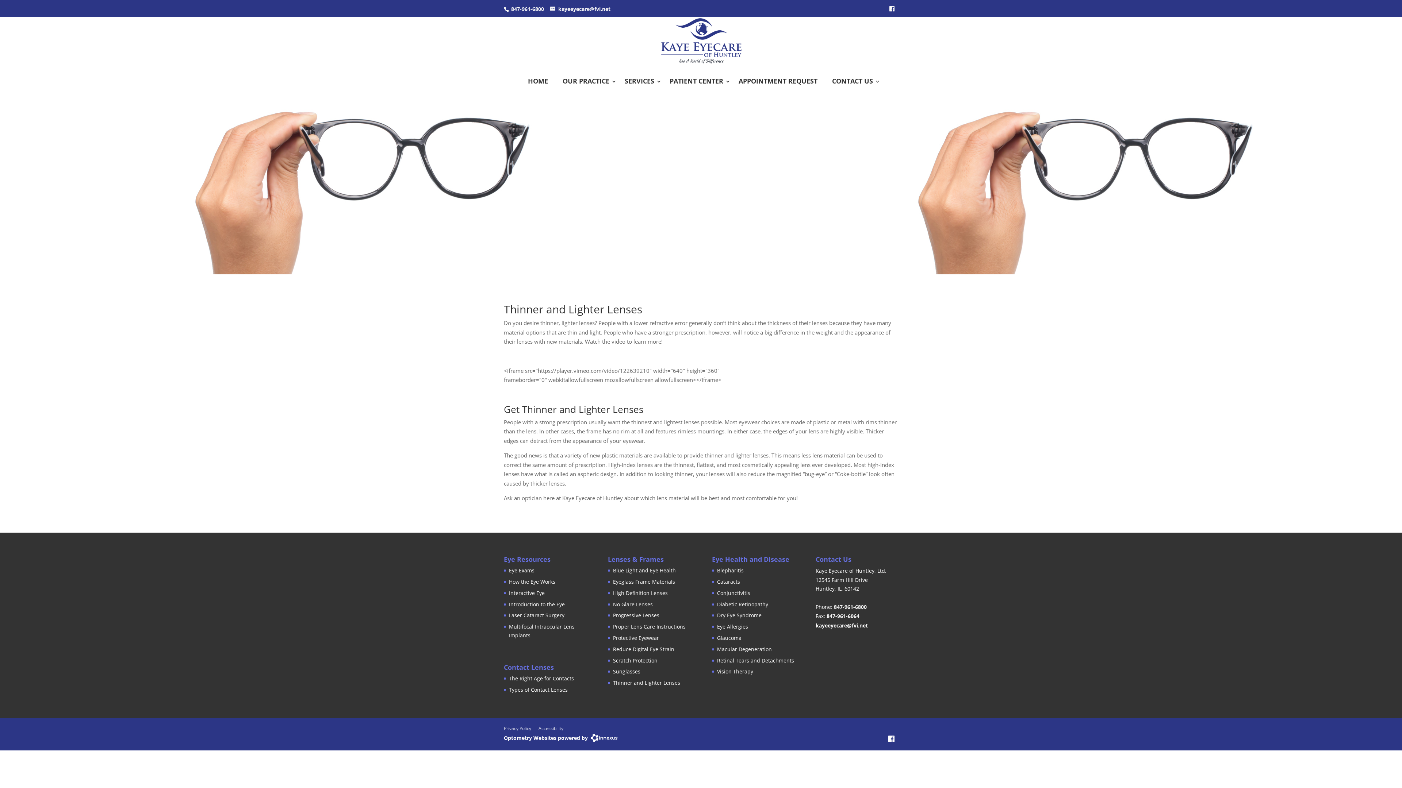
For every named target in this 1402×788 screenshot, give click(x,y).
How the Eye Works (532, 581)
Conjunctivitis (733, 593)
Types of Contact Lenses (538, 689)
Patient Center (696, 81)
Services (639, 81)
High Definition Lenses (640, 593)
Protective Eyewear (636, 637)
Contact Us (852, 81)
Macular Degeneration (744, 649)
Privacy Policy (517, 728)
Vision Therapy (735, 671)
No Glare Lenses (633, 604)
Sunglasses (626, 671)
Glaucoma (729, 637)
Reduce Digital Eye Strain (643, 649)
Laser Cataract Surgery (536, 615)
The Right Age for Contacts (541, 678)
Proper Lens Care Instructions (649, 626)
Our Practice (586, 81)
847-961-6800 (527, 8)
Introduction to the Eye (537, 604)
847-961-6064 (843, 616)
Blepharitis (730, 570)
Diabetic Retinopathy (742, 604)
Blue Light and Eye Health (644, 570)
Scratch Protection (635, 660)
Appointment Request (778, 81)
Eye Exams (522, 570)
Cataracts (728, 581)
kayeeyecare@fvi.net (584, 8)
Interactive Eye (527, 593)
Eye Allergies (732, 626)
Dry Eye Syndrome (739, 615)
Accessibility (551, 728)
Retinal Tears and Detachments (755, 660)
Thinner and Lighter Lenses (646, 682)
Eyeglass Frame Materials (644, 581)
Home (538, 81)
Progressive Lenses (636, 615)
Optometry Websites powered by (546, 737)
